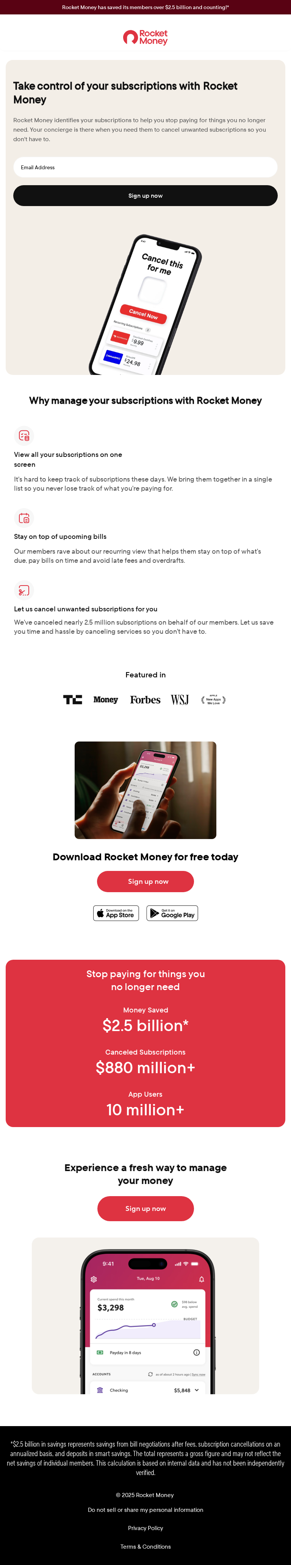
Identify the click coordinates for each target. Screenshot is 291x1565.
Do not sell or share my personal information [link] (145, 1510)
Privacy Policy (145, 1528)
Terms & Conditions (145, 1547)
